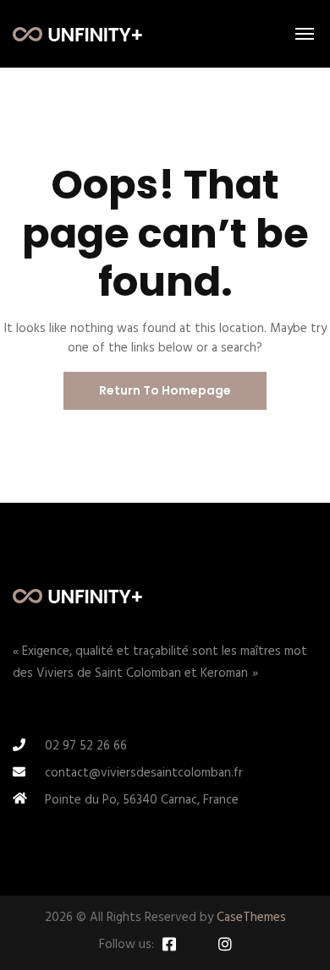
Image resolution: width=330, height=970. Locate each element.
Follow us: (126, 945)
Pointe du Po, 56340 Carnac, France (142, 800)
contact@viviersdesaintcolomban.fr (144, 773)
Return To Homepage (165, 390)
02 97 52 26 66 (86, 746)
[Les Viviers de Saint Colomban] (77, 34)
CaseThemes (251, 917)
